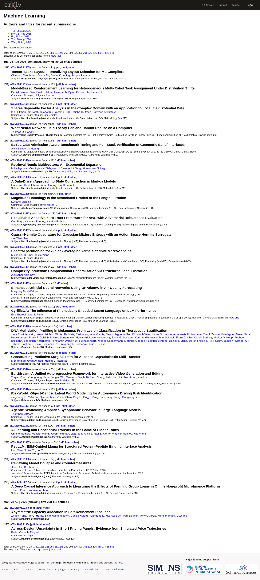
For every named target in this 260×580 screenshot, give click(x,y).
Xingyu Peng (90, 397)
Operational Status (114, 569)
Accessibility (91, 569)
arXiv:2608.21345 (20, 507)
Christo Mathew (20, 433)
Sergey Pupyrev (81, 75)
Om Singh (17, 221)
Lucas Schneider (162, 334)
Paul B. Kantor (102, 433)
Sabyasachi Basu (56, 168)
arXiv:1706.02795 (20, 482)
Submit (223, 5)
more (53, 55)
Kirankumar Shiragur (94, 168)
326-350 (97, 52)
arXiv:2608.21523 (20, 123)
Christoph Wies (141, 334)
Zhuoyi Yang (18, 515)
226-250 (49, 52)
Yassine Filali (62, 111)
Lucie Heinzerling (99, 337)
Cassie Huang (79, 515)
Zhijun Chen (64, 397)
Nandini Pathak (55, 221)
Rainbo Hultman (81, 111)
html (64, 67)
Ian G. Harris (35, 515)
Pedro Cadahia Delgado (25, 532)
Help (16, 569)
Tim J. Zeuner (211, 334)
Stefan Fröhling (198, 340)
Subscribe (44, 569)
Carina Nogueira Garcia (90, 334)
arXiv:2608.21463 (20, 283)
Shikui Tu (29, 450)
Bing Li (77, 397)
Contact (29, 569)
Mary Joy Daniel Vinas (24, 291)
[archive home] (13, 5)
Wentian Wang (40, 433)
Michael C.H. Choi (22, 254)
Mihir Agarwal (19, 168)
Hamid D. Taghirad (56, 360)
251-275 (59, 52)
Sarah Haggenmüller (118, 334)
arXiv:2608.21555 (20, 67)
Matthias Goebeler (135, 340)
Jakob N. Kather (233, 340)
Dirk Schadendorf (85, 340)
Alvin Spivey (18, 148)
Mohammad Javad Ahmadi (27, 360)
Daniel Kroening (60, 75)
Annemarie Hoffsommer (187, 334)
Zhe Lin (142, 377)
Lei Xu (40, 450)
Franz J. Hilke (184, 337)
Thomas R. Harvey (22, 131)
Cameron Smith (75, 377)
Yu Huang (33, 148)
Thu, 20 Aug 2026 (21, 39)
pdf (58, 67)
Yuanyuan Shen (38, 489)
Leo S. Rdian (36, 314)
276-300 (78, 52)
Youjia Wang (41, 254)
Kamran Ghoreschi (146, 337)
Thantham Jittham (22, 413)
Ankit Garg (74, 168)
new (19, 47)
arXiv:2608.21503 (20, 140)
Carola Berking (203, 337)
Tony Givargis (148, 515)
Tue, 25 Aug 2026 (21, 30)
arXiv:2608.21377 (20, 406)
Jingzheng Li (18, 397)
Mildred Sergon (59, 337)
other (72, 67)
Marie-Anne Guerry (44, 184)
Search (210, 5)
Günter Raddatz (64, 334)
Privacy (75, 569)
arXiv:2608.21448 (20, 326)
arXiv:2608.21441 (20, 352)
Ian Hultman (18, 111)
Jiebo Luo (111, 377)
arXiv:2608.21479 (20, 193)
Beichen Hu (31, 467)
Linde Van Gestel (21, 184)
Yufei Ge (33, 397)
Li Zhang (181, 515)
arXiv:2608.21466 (20, 247)
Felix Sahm (215, 340)
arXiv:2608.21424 (20, 369)
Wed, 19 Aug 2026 (21, 42)
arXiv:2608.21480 (20, 177)
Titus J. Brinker (97, 343)
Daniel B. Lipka (178, 340)
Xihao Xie (17, 467)
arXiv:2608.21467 (20, 230)
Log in (250, 5)
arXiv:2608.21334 (20, 524)
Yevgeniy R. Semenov (74, 343)
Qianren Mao (48, 397)
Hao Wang (139, 433)
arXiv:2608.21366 (20, 459)
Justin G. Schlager (122, 337)
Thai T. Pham (19, 489)
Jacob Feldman (59, 433)
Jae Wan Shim (20, 238)
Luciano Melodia (21, 201)
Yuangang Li (96, 515)
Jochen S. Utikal (31, 343)
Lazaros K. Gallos (81, 433)
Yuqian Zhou (18, 377)
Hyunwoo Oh (113, 515)
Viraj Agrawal (37, 168)
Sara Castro (37, 92)
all (59, 55)
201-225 (40, 52)
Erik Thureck (18, 314)
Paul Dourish (130, 515)
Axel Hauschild (79, 337)
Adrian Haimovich (56, 92)
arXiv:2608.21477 (20, 213)
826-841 (109, 52)
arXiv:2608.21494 (20, 160)
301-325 (87, 52)
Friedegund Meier (232, 334)
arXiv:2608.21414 (20, 389)
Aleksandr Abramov (23, 274)
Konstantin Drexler (62, 340)
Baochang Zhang (110, 397)
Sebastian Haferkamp (37, 340)
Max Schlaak (167, 337)
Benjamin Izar (51, 343)
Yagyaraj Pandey (35, 221)
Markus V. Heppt (224, 337)
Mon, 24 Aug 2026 (21, 33)
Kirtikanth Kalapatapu (40, 111)
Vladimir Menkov (122, 433)
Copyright (60, 569)
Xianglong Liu (130, 397)
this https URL (49, 205)
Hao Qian (17, 450)
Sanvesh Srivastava (104, 111)
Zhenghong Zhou (38, 377)
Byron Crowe (76, 92)
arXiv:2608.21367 (20, 442)
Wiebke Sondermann (110, 340)
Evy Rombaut (66, 184)
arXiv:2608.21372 (20, 425)
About (5, 569)
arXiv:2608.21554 (20, 84)
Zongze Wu (57, 377)
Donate (235, 5)
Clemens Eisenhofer (23, 75)
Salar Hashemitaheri (57, 515)
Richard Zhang (95, 377)
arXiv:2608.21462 (20, 306)
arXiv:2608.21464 (20, 267)
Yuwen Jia (43, 75)
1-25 (29, 52)
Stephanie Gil (93, 92)
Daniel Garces (19, 92)
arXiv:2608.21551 (20, 104)
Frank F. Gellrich (39, 337)
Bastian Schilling (157, 340)
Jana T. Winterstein (22, 334)
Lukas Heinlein (44, 334)
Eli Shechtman (127, 377)
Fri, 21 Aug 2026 (20, 36)
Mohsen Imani (166, 515)
